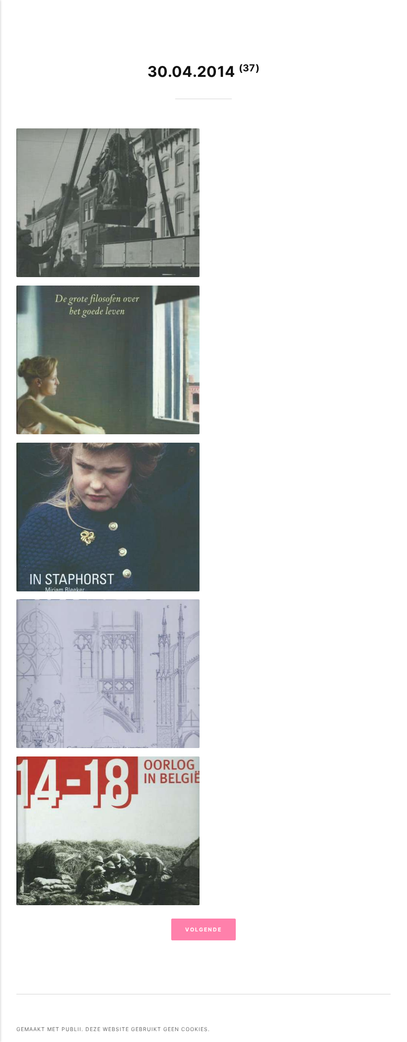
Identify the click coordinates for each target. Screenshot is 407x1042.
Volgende (203, 929)
